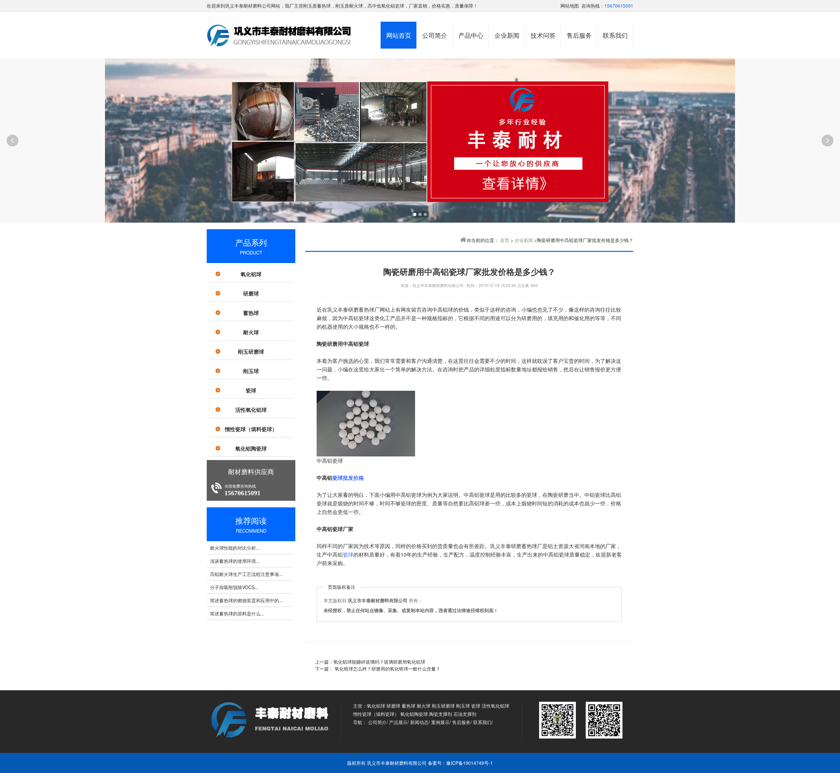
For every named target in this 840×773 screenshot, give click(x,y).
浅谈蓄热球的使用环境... (235, 561)
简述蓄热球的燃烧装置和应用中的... (246, 600)
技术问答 (543, 35)
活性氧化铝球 (251, 409)
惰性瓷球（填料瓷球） (251, 429)
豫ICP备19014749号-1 (469, 763)
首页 (504, 240)
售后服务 (579, 35)
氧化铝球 (251, 274)
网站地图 (569, 5)
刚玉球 (251, 371)
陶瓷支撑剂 (440, 714)
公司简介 (434, 35)
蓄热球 (251, 313)
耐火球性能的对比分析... (235, 547)
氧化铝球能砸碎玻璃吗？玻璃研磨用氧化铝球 (379, 661)
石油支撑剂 (464, 714)
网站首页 (398, 35)
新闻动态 (419, 722)
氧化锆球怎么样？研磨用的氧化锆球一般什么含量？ (386, 668)
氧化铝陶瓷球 (251, 448)
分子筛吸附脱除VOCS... (234, 587)
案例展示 (440, 722)
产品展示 (398, 722)
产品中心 (470, 35)
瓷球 (251, 390)
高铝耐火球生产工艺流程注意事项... (246, 574)
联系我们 (615, 35)
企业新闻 (506, 35)
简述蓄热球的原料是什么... (237, 613)
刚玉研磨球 (251, 351)
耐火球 (251, 332)
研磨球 (251, 293)
